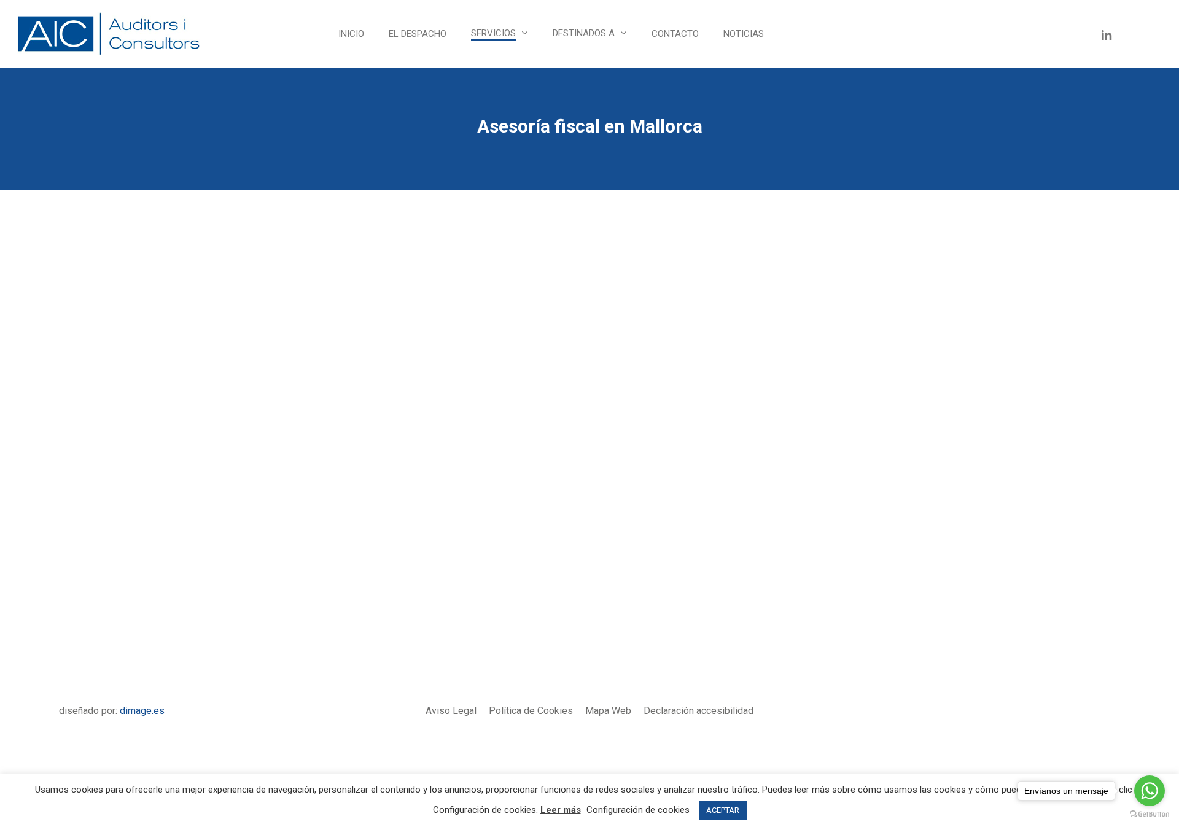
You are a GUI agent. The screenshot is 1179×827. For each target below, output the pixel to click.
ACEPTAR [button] (722, 810)
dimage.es (142, 710)
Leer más (560, 809)
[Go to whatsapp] (1149, 790)
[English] (834, 33)
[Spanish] (795, 33)
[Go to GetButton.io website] (1149, 814)
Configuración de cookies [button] (638, 809)
